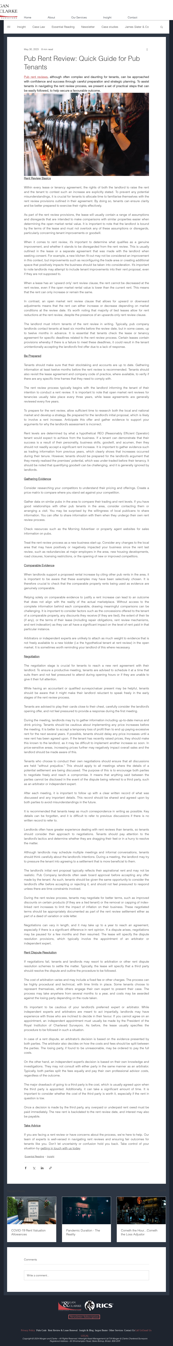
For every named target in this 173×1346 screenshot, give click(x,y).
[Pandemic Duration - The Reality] (86, 1210)
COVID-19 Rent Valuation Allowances (28, 1232)
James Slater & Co (137, 27)
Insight (21, 27)
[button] (85, 16)
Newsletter (88, 27)
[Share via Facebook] (25, 1168)
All (8, 27)
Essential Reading (63, 27)
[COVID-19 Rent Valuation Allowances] (31, 1210)
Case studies (110, 27)
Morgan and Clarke (48, 1338)
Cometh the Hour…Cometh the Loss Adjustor (139, 1232)
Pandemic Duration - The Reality (83, 1232)
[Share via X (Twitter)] (33, 1168)
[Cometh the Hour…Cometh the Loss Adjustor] (141, 1210)
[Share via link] (50, 1168)
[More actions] (147, 49)
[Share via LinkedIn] (42, 1168)
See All (162, 1190)
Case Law (38, 27)
